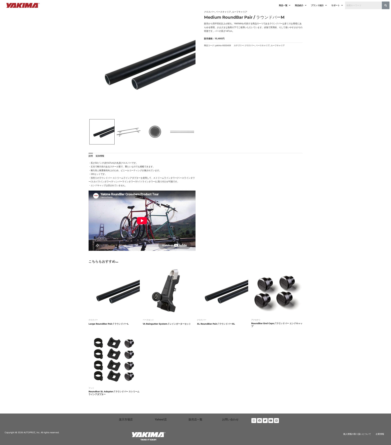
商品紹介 (299, 5)
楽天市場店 (126, 419)
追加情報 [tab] (100, 155)
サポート (335, 5)
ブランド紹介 (317, 5)
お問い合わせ (230, 419)
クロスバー (209, 11)
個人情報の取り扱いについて (357, 434)
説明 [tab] (91, 155)
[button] (285, 5)
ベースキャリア (223, 11)
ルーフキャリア (239, 11)
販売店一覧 (195, 419)
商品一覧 (283, 5)
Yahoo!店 (161, 419)
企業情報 (380, 434)
